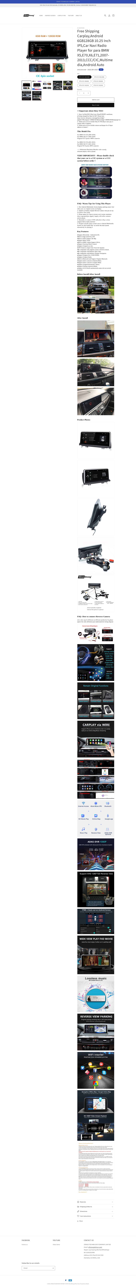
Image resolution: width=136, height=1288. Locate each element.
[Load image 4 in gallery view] (57, 85)
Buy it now (95, 105)
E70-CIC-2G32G (98, 85)
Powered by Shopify (84, 1283)
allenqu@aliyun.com (95, 1247)
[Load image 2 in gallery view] (37, 85)
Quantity (79, 89)
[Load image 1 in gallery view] (26, 85)
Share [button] (81, 1221)
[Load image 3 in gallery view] (47, 85)
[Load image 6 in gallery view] (26, 95)
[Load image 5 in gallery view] (68, 85)
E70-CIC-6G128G (99, 77)
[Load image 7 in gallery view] (37, 95)
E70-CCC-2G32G (84, 85)
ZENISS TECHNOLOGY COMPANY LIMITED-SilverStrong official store (65, 1283)
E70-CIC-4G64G (98, 81)
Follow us (25, 1244)
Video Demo (56, 1244)
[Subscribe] (53, 1268)
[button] (105, 15)
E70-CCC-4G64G (84, 81)
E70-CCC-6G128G (84, 77)
